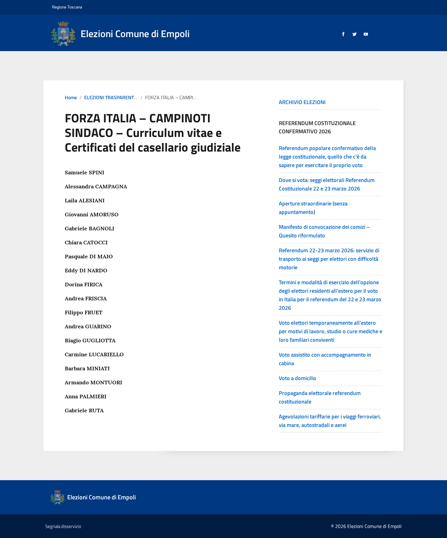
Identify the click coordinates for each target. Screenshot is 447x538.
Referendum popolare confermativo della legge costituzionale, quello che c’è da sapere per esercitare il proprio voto (327, 156)
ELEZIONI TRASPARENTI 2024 (115, 97)
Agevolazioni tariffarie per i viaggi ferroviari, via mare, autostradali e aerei (330, 420)
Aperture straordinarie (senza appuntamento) (313, 207)
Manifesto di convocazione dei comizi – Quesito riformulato (324, 231)
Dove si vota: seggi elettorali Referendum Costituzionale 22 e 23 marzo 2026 (327, 184)
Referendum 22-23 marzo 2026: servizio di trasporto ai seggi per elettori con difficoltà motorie (329, 258)
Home (71, 97)
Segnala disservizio (63, 526)
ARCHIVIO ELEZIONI (302, 102)
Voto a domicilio (297, 378)
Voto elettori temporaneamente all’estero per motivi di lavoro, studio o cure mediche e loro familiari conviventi (330, 331)
